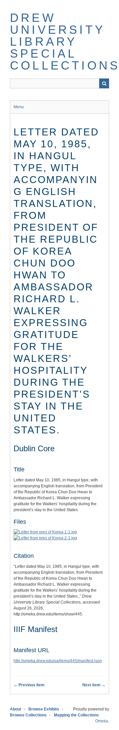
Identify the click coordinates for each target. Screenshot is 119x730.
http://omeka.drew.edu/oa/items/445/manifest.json (58, 660)
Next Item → (93, 685)
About (15, 709)
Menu (19, 107)
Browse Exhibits (43, 709)
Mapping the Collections (76, 715)
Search (104, 83)
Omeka (101, 721)
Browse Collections (28, 715)
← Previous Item (29, 685)
